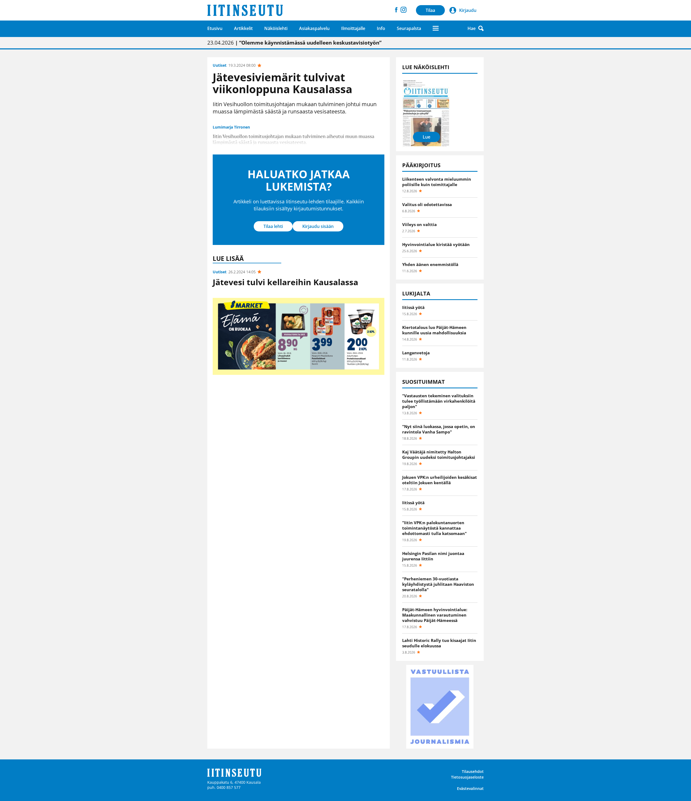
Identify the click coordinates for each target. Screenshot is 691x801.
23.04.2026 (294, 42)
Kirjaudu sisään (318, 226)
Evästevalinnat (470, 788)
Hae (472, 28)
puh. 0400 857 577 (224, 787)
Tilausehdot (473, 771)
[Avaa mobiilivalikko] (436, 28)
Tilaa (430, 10)
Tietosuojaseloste (467, 777)
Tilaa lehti (273, 226)
